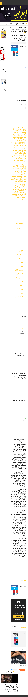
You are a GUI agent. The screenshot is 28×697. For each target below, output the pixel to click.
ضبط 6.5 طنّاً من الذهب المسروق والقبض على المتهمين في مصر (19, 160)
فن (17, 23)
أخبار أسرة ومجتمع (21, 328)
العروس (21, 281)
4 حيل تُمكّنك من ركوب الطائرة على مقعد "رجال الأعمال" (19, 129)
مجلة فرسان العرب (23, 695)
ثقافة (20, 27)
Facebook (11, 46)
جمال (21, 266)
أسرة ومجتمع (19, 254)
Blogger (22, 669)
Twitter (11, 49)
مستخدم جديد (19, 228)
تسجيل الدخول (19, 223)
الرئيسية (21, 251)
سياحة (12, 23)
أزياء (22, 262)
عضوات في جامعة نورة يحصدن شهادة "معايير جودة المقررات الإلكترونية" (18, 142)
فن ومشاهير (19, 258)
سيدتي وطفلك (19, 270)
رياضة (15, 27)
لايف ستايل (20, 274)
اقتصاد (22, 23)
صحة (25, 27)
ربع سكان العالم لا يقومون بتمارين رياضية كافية (18, 132)
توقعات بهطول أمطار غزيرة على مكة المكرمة (20, 148)
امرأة (6, 23)
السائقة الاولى (19, 297)
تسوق (21, 289)
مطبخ (21, 285)
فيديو (21, 293)
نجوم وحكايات (22, 31)
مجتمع (9, 27)
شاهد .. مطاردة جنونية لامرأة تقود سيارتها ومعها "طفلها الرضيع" (19, 151)
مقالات (13, 31)
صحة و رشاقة (19, 277)
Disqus (15, 669)
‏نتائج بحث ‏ (23, 104)
